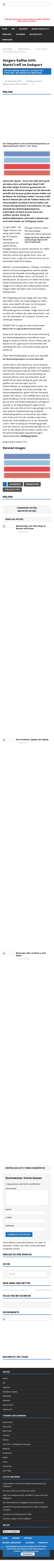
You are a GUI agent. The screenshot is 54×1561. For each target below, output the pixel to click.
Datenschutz (35, 34)
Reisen (6, 1440)
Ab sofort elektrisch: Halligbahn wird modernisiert (23, 1502)
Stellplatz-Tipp (12, 489)
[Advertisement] (27, 116)
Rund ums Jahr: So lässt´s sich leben (31, 954)
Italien (5, 1457)
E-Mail (8, 1217)
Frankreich (7, 1453)
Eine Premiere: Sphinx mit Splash (32, 739)
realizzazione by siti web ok (15, 1290)
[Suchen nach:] (27, 1274)
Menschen (7, 1426)
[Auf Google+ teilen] (27, 172)
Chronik (28, 1538)
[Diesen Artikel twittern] (27, 160)
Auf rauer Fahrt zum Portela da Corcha (19, 1490)
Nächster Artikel (27, 511)
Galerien (23, 29)
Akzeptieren (27, 1554)
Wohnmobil (15, 484)
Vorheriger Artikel (27, 507)
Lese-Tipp (7, 1470)
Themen (6, 1435)
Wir (13, 29)
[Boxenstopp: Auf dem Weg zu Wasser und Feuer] (8, 731)
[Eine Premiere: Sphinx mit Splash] (8, 944)
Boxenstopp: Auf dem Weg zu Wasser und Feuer (31, 527)
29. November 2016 (13, 81)
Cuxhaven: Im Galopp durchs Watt (17, 1514)
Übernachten (21, 84)
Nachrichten (8, 84)
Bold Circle (7, 1431)
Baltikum (6, 1448)
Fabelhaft (7, 34)
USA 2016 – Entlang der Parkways (17, 1444)
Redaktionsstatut (40, 29)
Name (8, 1209)
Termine (16, 1538)
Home (4, 29)
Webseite (10, 1225)
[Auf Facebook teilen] (27, 153)
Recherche (7, 1466)
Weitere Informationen (31, 1551)
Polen (5, 1462)
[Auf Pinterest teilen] (27, 166)
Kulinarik (20, 34)
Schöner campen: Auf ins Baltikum (17, 1518)
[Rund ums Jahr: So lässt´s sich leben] (8, 1158)
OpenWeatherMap (43, 1290)
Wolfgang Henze (34, 81)
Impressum (7, 40)
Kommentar (11, 1188)
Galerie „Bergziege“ (11, 1542)
